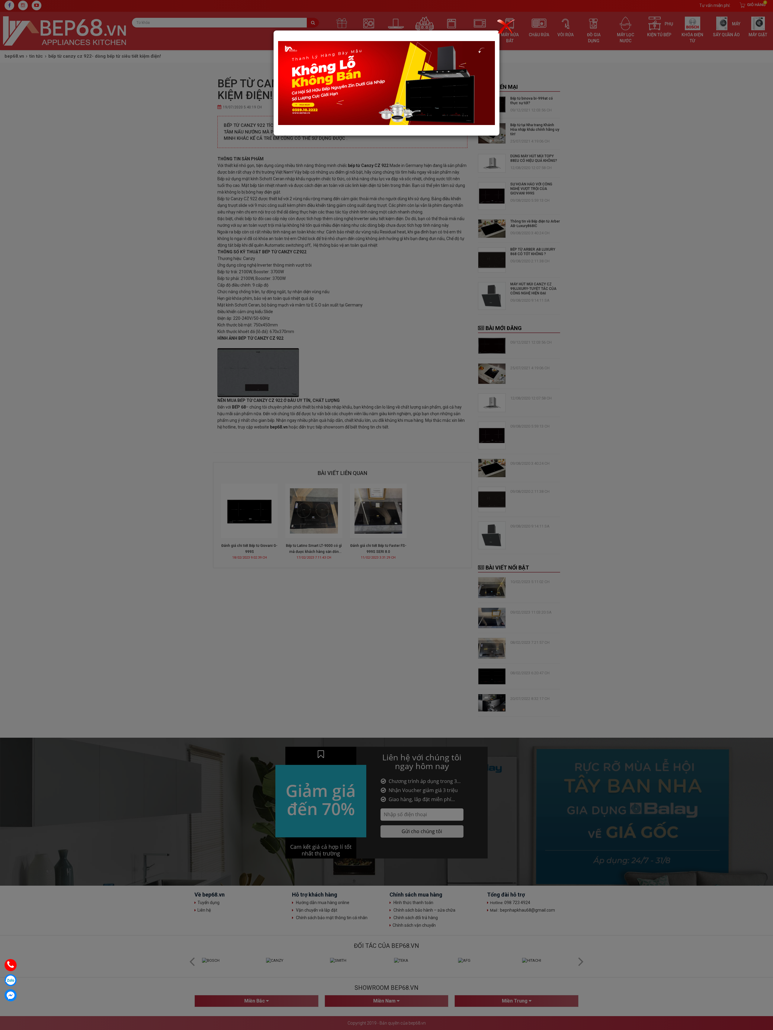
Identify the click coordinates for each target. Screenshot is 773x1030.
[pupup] (386, 83)
